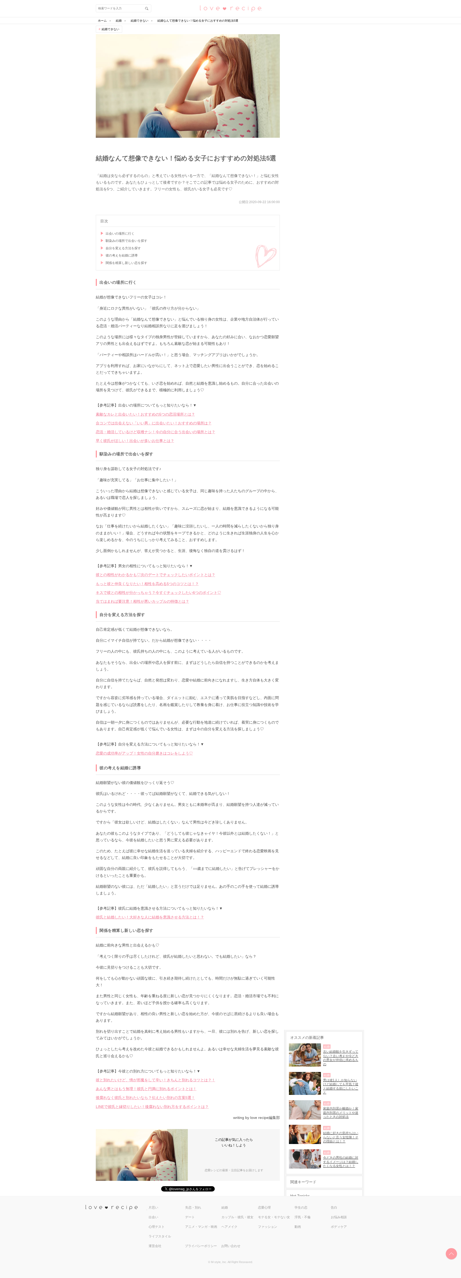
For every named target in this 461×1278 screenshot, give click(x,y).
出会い (153, 1217)
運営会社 (155, 1246)
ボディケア (339, 1227)
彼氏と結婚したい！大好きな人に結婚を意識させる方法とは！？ (150, 917)
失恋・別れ (193, 1207)
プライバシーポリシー (201, 1246)
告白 (334, 1207)
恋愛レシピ (230, 8)
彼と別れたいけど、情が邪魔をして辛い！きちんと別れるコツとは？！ (155, 1080)
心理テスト (157, 1227)
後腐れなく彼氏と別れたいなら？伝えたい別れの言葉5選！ (145, 1097)
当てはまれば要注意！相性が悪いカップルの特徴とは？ (142, 601)
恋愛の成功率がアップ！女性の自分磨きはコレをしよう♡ (144, 753)
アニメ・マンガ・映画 (201, 1227)
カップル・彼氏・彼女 (237, 1217)
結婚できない (110, 29)
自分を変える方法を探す (123, 248)
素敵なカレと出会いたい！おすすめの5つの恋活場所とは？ (145, 414)
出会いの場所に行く (120, 233)
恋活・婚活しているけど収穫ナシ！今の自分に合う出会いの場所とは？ (155, 432)
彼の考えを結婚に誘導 (122, 255)
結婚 (224, 1207)
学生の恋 (301, 1207)
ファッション (267, 1227)
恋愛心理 (264, 1207)
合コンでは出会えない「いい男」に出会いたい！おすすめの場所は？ (154, 423)
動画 (298, 1227)
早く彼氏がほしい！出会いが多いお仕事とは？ (135, 441)
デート (190, 1217)
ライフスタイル (160, 1236)
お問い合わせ (230, 1246)
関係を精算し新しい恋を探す (126, 263)
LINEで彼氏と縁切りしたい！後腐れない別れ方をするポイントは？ (152, 1107)
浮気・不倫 (303, 1217)
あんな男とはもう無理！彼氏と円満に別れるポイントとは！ (146, 1089)
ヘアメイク (229, 1227)
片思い (153, 1207)
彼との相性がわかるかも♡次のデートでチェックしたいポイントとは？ (155, 575)
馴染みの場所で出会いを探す (126, 241)
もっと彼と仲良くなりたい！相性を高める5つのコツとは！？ (147, 584)
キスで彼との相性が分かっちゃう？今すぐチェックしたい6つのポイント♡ (158, 592)
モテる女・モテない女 (274, 1217)
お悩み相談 (339, 1217)
